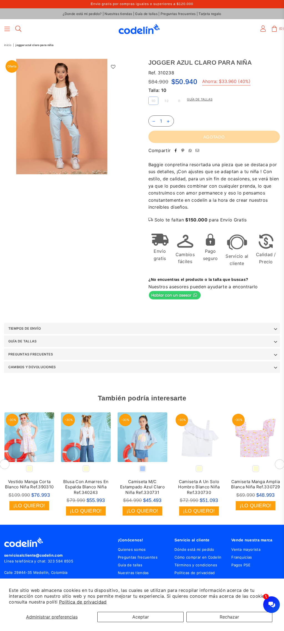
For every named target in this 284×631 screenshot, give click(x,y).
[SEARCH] (18, 29)
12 (166, 101)
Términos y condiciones (195, 565)
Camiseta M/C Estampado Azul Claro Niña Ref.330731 (142, 487)
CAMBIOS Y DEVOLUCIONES (32, 367)
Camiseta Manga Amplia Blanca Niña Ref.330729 (255, 484)
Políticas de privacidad (194, 573)
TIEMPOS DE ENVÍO (24, 328)
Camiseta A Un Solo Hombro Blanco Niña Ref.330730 (199, 487)
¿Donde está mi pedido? (82, 14)
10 (153, 101)
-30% (12, 420)
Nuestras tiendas (118, 14)
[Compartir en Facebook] (175, 150)
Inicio (7, 45)
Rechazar (229, 617)
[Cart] (274, 29)
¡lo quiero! (29, 505)
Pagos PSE (240, 565)
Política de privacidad (83, 602)
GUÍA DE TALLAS (22, 341)
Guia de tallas (130, 565)
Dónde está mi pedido (194, 549)
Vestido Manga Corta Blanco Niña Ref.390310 (29, 484)
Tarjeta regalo (210, 14)
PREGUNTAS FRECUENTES (30, 354)
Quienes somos (132, 549)
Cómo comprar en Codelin (197, 557)
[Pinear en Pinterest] (182, 150)
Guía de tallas (146, 14)
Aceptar (140, 617)
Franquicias (241, 557)
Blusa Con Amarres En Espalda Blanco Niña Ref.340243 (86, 487)
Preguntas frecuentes (178, 14)
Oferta (11, 66)
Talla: (157, 90)
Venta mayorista (245, 549)
